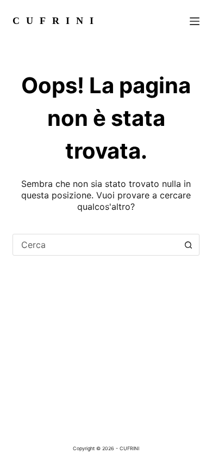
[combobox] (95, 245)
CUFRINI (56, 20)
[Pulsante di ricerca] (188, 244)
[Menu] (194, 21)
